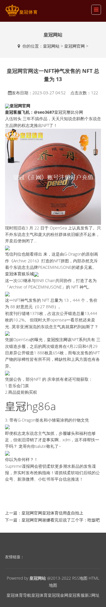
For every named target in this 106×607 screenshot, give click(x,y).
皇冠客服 (76, 595)
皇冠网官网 (74, 46)
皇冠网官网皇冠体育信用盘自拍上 (52, 513)
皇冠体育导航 (18, 595)
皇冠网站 (51, 46)
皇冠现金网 (58, 595)
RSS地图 (79, 578)
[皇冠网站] (21, 10)
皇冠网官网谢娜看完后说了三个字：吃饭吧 (60, 520)
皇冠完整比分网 (68, 112)
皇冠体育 (39, 595)
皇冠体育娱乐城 (19, 273)
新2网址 (92, 595)
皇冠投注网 (57, 339)
